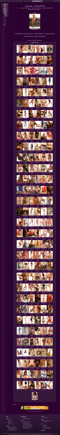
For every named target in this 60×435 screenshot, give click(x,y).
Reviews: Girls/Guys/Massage (28, 424)
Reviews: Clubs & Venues (27, 426)
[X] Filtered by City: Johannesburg (28, 36)
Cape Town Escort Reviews (12, 427)
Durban (9, 420)
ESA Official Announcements (27, 427)
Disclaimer (45, 426)
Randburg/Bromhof (34, 29)
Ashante (34, 13)
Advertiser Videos (46, 417)
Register (58, 1)
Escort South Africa (14, 433)
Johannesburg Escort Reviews (13, 429)
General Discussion (26, 422)
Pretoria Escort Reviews (12, 430)
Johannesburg (10, 421)
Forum (16, 1)
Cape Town (10, 419)
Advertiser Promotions (26, 423)
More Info (20, 1)
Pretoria (9, 422)
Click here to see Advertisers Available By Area (34, 40)
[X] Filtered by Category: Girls (19, 33)
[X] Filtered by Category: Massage (38, 33)
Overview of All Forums (27, 421)
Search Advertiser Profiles (47, 420)
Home (2, 1)
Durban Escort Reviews (12, 428)
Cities (5, 1)
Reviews (8, 1)
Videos (13, 1)
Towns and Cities (11, 423)
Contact (29, 1)
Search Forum (45, 421)
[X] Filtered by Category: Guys (29, 33)
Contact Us (43, 430)
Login (55, 1)
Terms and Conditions (46, 427)
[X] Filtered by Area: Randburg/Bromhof (40, 36)
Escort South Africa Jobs (47, 428)
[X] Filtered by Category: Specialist (49, 33)
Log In (24, 417)
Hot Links (44, 424)
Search (25, 1)
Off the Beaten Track (26, 428)
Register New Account (26, 418)
